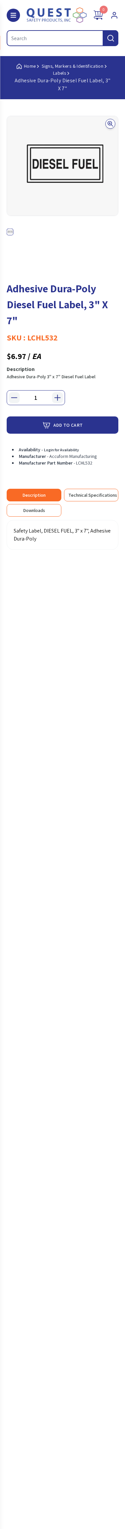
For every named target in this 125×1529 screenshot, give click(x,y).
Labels (59, 73)
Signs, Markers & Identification (72, 66)
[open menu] (13, 15)
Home (30, 66)
